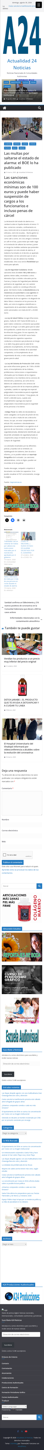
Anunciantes (6, 1373)
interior (17, 144)
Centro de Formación (10, 1387)
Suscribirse (8, 1074)
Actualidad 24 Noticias (25, 99)
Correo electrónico (10, 830)
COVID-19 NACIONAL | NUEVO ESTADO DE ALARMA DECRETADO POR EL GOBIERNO (27, 547)
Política (25, 82)
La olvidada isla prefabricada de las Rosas (17, 1165)
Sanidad (22, 148)
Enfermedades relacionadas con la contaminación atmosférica (24, 619)
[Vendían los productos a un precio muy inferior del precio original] (22, 635)
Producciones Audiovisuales (12, 1383)
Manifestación (15, 82)
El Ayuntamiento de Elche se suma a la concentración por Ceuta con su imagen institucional (21, 92)
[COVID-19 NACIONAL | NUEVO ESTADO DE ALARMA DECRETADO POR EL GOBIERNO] (28, 536)
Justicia (25, 144)
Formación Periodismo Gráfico (13, 1392)
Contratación (7, 1368)
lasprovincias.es (16, 482)
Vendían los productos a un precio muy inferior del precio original (22, 660)
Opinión (32, 144)
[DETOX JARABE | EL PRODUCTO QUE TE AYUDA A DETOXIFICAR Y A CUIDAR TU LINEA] (22, 676)
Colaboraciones (8, 1378)
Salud (15, 148)
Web (4, 841)
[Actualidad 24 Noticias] (4, 108)
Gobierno (8, 144)
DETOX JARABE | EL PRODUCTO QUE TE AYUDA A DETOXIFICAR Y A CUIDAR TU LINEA (21, 702)
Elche (6, 82)
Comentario (7, 788)
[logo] (4, 1310)
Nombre (5, 819)
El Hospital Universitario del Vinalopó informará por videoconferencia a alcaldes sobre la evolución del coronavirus (21, 748)
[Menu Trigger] (39, 5)
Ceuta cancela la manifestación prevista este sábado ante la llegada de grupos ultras (25, 7)
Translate (18, 1410)
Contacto (5, 1363)
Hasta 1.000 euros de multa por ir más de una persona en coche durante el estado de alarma (11, 581)
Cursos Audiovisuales (10, 1397)
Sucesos (7, 86)
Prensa (33, 82)
